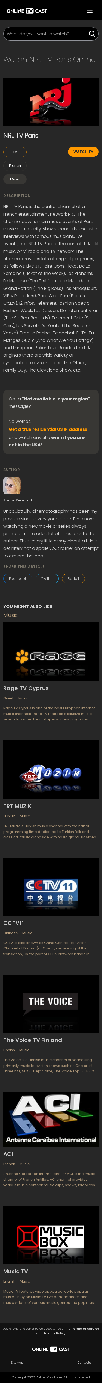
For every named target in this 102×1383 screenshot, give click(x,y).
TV (15, 152)
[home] (27, 10)
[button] (89, 10)
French (15, 165)
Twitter (47, 578)
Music (15, 179)
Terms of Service (85, 1328)
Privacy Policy (54, 1333)
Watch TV (83, 151)
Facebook (18, 578)
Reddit (73, 578)
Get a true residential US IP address (48, 429)
